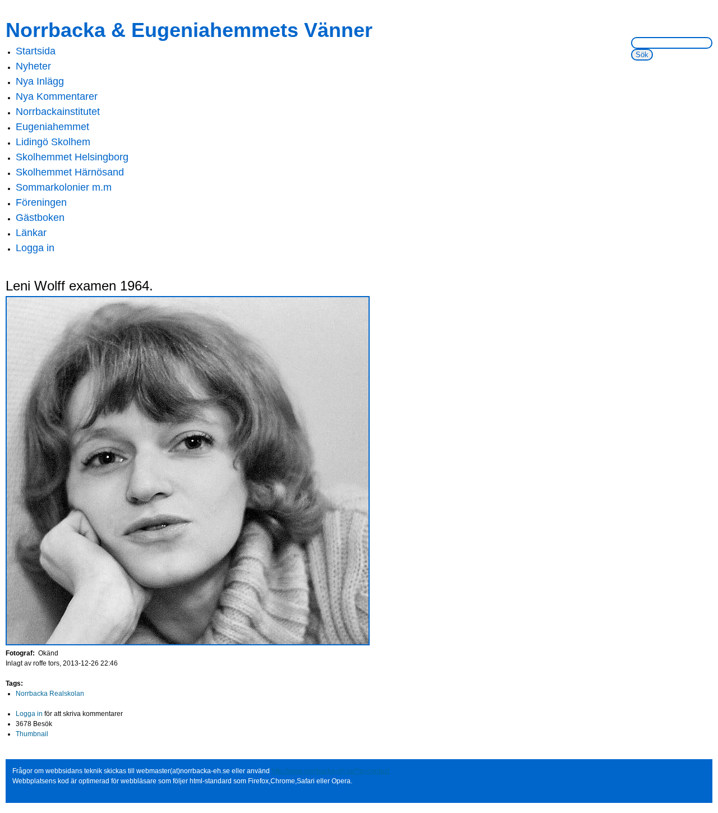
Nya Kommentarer (57, 96)
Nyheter (33, 66)
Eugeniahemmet (52, 126)
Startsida (36, 51)
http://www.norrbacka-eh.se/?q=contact (330, 771)
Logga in (35, 247)
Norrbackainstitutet (58, 111)
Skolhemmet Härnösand (70, 172)
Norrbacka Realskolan (50, 693)
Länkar (31, 232)
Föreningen (41, 202)
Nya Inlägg (40, 81)
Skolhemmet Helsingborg (72, 157)
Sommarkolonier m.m (64, 187)
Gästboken (40, 217)
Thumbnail (32, 734)
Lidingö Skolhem (53, 141)
